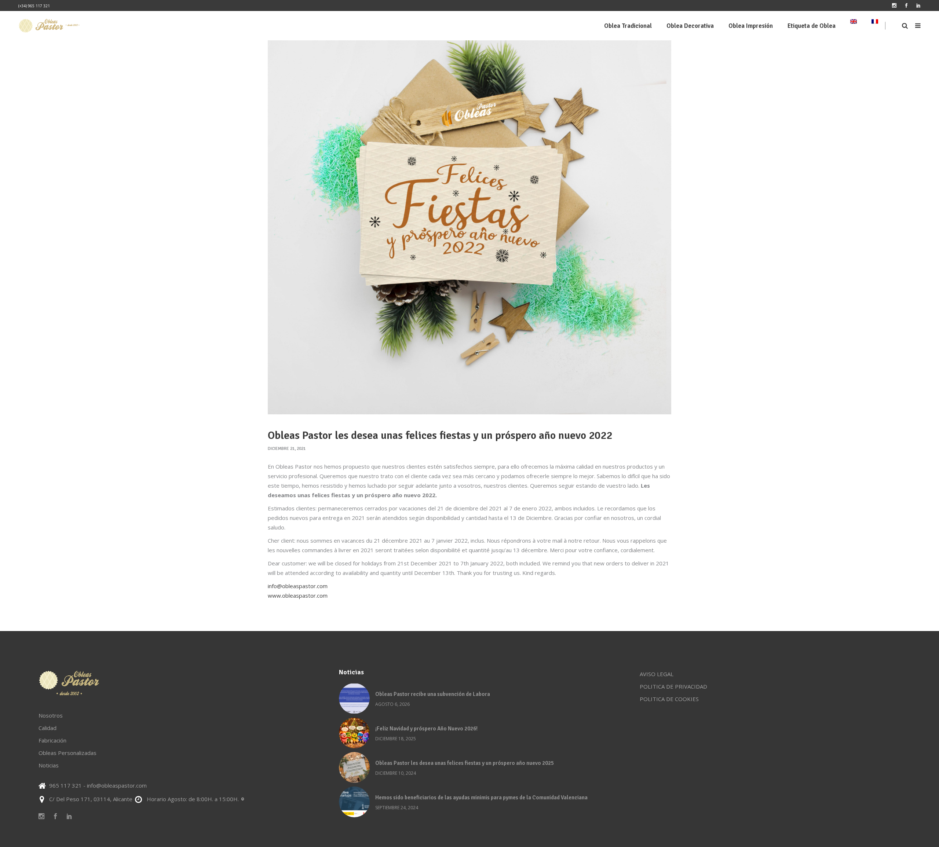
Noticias (49, 765)
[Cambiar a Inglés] (853, 25)
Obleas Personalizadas (67, 752)
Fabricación (52, 740)
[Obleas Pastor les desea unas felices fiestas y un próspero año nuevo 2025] (354, 767)
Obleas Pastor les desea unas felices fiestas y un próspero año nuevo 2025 (464, 763)
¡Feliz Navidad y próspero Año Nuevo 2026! (426, 728)
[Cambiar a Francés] (874, 25)
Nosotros (51, 715)
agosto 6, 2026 (392, 704)
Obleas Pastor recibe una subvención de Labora (432, 694)
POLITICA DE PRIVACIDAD (673, 686)
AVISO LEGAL (656, 674)
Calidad (47, 728)
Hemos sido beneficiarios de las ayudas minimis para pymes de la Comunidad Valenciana (481, 797)
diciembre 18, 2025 (395, 739)
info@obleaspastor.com (298, 586)
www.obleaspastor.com (298, 595)
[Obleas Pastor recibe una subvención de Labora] (354, 698)
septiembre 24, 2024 (396, 807)
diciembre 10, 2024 (395, 773)
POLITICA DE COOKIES (669, 699)
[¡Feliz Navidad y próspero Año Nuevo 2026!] (354, 733)
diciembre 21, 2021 (287, 448)
